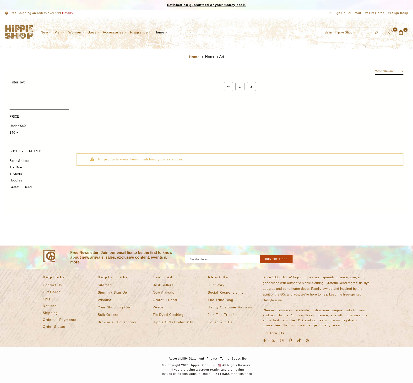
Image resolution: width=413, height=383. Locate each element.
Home (159, 32)
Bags (92, 32)
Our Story (216, 285)
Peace (158, 307)
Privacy (212, 358)
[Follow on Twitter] (273, 340)
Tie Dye (16, 167)
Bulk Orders (108, 315)
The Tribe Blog (220, 300)
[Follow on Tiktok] (299, 340)
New (44, 32)
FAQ (46, 299)
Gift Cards (376, 13)
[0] (390, 32)
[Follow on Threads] (308, 340)
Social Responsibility (226, 292)
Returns (49, 306)
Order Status (54, 326)
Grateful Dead (21, 187)
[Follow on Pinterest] (290, 340)
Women (74, 32)
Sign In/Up (399, 13)
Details (67, 13)
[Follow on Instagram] (282, 340)
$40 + (14, 132)
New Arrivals (163, 292)
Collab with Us (220, 322)
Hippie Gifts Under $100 (174, 322)
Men (58, 32)
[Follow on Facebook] (264, 340)
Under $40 (18, 126)
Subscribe (239, 358)
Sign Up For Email (347, 13)
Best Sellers (19, 161)
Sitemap (105, 285)
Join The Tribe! (221, 315)
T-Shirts (16, 174)
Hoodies (16, 180)
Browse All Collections (117, 322)
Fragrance (139, 32)
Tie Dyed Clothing (168, 315)
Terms (224, 358)
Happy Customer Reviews (230, 307)
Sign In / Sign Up (112, 292)
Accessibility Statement (186, 358)
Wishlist (104, 300)
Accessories (113, 32)
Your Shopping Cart (115, 307)
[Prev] (228, 86)
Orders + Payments (59, 320)
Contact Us (52, 285)
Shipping (50, 313)
